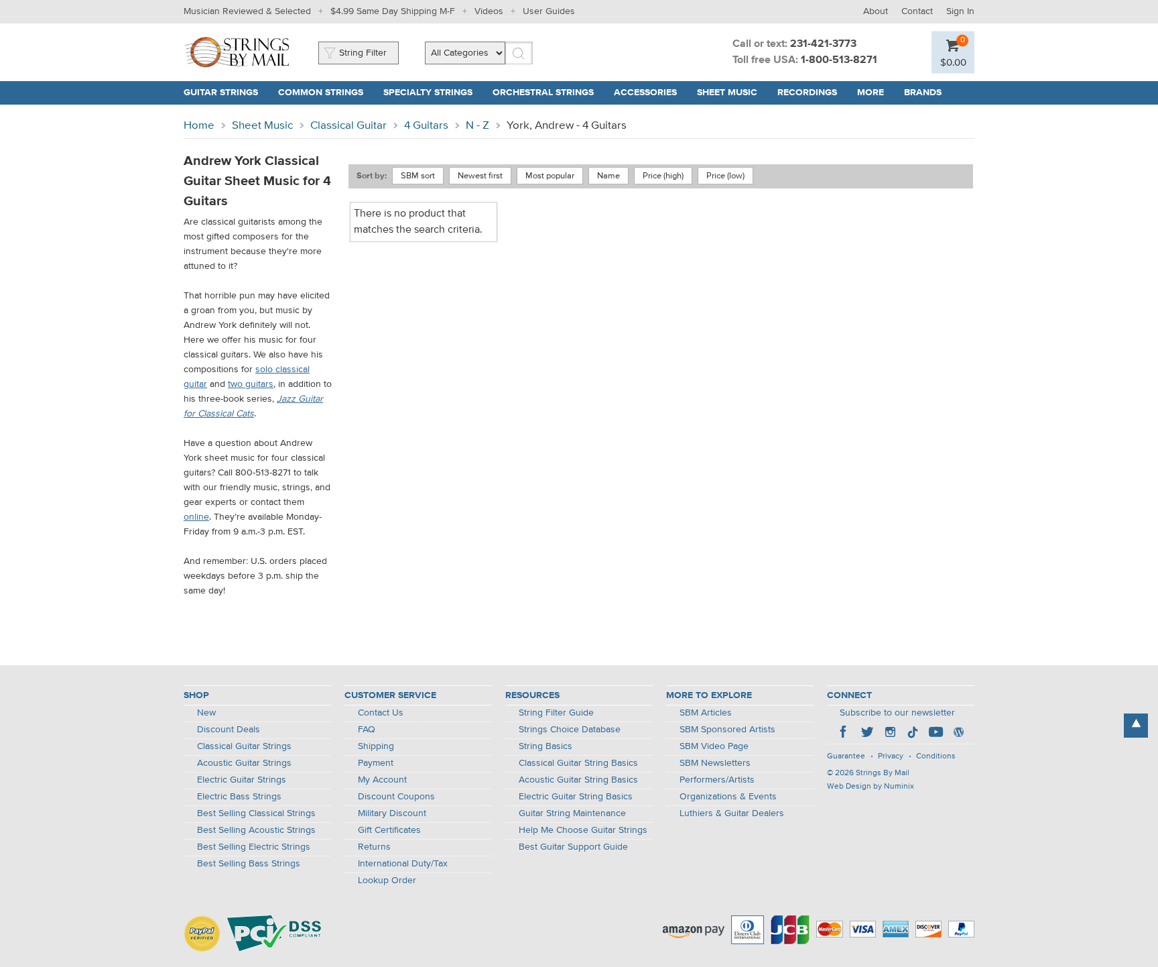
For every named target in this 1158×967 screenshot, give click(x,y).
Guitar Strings (221, 92)
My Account (382, 780)
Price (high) (663, 176)
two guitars (250, 384)
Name (608, 176)
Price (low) (725, 176)
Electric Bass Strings (239, 796)
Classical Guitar (348, 125)
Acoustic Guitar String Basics (578, 780)
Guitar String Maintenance (572, 813)
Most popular (549, 176)
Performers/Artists (717, 780)
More (870, 92)
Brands (923, 92)
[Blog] (958, 733)
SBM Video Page (714, 746)
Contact (917, 11)
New (206, 713)
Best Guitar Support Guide (573, 847)
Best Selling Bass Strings (248, 863)
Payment (375, 763)
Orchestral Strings (543, 92)
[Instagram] (890, 733)
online (196, 517)
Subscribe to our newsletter (897, 713)
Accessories (645, 92)
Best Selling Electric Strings (253, 847)
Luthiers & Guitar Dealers (732, 813)
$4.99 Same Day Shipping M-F (392, 11)
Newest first (480, 176)
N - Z (477, 125)
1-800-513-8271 (839, 60)
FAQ (366, 729)
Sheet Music (727, 92)
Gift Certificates (389, 830)
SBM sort (418, 176)
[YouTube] (935, 733)
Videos (488, 11)
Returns (374, 847)
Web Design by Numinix (870, 787)
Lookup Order (387, 880)
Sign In (960, 11)
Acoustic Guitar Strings (244, 763)
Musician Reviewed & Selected (247, 11)
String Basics (545, 746)
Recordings (807, 92)
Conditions (936, 756)
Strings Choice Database (570, 729)
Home (199, 125)
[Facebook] (844, 733)
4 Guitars (426, 125)
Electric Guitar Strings (241, 780)
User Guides (549, 11)
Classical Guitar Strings (244, 746)
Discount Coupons (396, 796)
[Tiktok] (913, 733)
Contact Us (380, 713)
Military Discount (392, 813)
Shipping (376, 746)
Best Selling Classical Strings (256, 813)
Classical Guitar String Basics (578, 763)
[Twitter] (867, 733)
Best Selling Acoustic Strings (256, 830)
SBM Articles (706, 713)
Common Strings (320, 92)
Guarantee (846, 756)
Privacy (890, 756)
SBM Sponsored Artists (727, 729)
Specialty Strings (427, 92)
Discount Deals (228, 729)
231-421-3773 (823, 44)
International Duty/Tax (403, 863)
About (875, 11)
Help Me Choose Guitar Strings (583, 830)
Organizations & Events (728, 796)
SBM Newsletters (715, 763)
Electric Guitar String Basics (576, 796)
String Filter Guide (556, 713)
